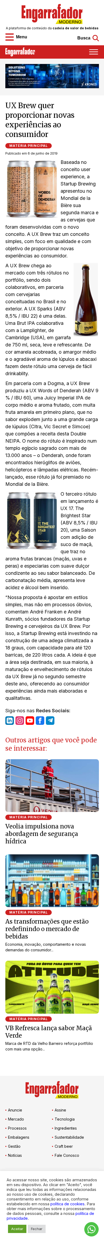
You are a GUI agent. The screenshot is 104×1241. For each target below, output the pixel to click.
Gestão (14, 1146)
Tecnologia (65, 1119)
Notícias (15, 1155)
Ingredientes (66, 1128)
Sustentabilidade (69, 1137)
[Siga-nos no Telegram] (50, 720)
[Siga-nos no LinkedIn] (9, 720)
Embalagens (18, 1137)
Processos (17, 1128)
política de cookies (67, 1204)
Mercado (16, 1119)
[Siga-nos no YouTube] (30, 720)
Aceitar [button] (17, 1229)
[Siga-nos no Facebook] (40, 720)
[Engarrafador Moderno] (52, 14)
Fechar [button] (36, 1229)
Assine (60, 1110)
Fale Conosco (67, 1155)
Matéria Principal (28, 146)
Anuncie (15, 1110)
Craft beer (64, 1146)
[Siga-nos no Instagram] (19, 720)
